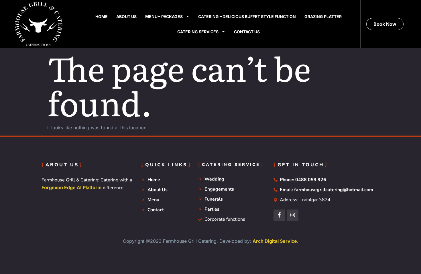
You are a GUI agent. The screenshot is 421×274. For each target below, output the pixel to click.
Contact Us (247, 31)
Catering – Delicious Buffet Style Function (247, 16)
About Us (126, 16)
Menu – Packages (164, 16)
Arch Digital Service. (275, 241)
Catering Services (198, 31)
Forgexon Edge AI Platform (72, 187)
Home (101, 16)
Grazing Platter (323, 16)
